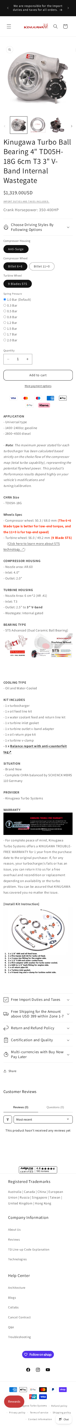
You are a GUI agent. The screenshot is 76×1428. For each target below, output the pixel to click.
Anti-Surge (16, 249)
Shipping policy (62, 1412)
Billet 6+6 (15, 266)
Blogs (12, 1297)
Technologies (17, 1259)
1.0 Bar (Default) (19, 299)
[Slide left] (4, 126)
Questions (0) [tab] (55, 1107)
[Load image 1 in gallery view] (18, 125)
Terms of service (39, 1412)
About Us (14, 1229)
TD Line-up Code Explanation (28, 1249)
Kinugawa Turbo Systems (32, 1405)
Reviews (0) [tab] (20, 1107)
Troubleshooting (19, 1337)
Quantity (9, 350)
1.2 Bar (12, 322)
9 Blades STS (17, 284)
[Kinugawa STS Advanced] (38, 659)
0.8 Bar (12, 317)
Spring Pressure (12, 293)
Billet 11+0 (42, 266)
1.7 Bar (12, 334)
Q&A (11, 1327)
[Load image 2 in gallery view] (37, 125)
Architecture (17, 1287)
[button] (9, 26)
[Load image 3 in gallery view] (57, 125)
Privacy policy (17, 1412)
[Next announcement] (68, 7)
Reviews (14, 1239)
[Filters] (7, 1119)
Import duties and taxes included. (26, 201)
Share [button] (13, 1071)
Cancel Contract (19, 1317)
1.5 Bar (12, 328)
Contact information (40, 1419)
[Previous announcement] (7, 7)
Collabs (13, 1307)
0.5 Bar (12, 311)
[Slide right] (71, 126)
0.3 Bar (12, 305)
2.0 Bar (12, 340)
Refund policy (59, 1405)
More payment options (38, 386)
